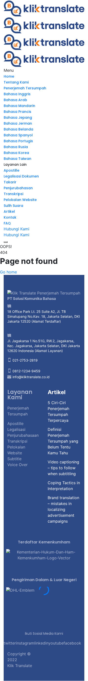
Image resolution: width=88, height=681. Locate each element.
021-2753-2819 (25, 360)
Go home (8, 272)
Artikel (9, 211)
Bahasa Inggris (17, 94)
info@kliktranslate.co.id (31, 377)
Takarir (10, 182)
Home (9, 76)
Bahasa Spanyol (18, 135)
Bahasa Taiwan (17, 158)
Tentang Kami (16, 82)
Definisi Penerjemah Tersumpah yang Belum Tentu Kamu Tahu (63, 441)
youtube (56, 643)
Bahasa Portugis (18, 141)
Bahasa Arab (15, 99)
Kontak (10, 217)
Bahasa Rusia (16, 146)
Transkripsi (13, 193)
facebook (72, 643)
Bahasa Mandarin (19, 105)
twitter (10, 643)
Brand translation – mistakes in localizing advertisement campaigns (63, 509)
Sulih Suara (13, 205)
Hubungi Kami (16, 228)
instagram (25, 643)
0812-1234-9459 (26, 371)
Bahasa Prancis (17, 111)
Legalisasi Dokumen (21, 176)
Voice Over (17, 464)
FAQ (7, 223)
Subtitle (14, 458)
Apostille (11, 170)
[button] (44, 596)
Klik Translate (19, 665)
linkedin (41, 643)
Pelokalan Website (20, 199)
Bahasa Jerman (18, 123)
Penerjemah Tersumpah (25, 88)
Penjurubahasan (18, 188)
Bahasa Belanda (18, 129)
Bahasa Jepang (18, 117)
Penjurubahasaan (23, 435)
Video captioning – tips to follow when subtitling (63, 467)
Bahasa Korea (16, 152)
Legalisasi (16, 429)
